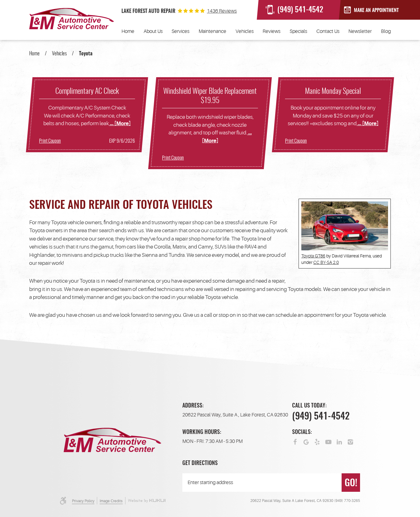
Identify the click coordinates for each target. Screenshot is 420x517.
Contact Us (327, 31)
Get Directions (200, 463)
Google (306, 441)
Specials (298, 31)
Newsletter (360, 31)
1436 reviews (222, 11)
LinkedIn (339, 441)
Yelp (317, 441)
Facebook (295, 441)
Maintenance (212, 31)
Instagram (350, 441)
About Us (153, 31)
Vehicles (245, 31)
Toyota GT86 (313, 255)
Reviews (271, 31)
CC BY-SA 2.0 (326, 262)
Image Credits (111, 501)
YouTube (328, 441)
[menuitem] (127, 31)
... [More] (120, 123)
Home (127, 31)
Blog (386, 31)
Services (180, 31)
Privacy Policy (83, 501)
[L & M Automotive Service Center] (71, 18)
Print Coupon (50, 141)
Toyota (86, 53)
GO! (351, 483)
